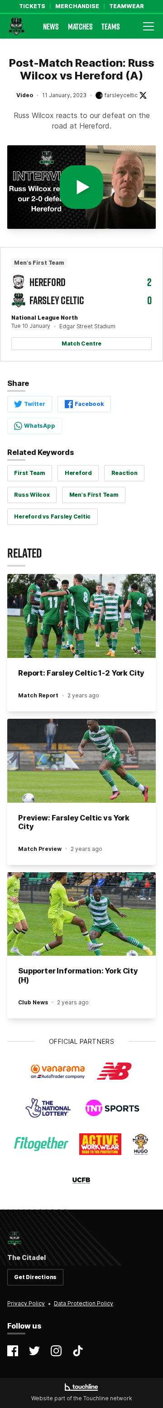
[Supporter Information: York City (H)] (81, 914)
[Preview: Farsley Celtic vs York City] (81, 761)
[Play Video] (81, 187)
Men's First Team (94, 494)
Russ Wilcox (31, 494)
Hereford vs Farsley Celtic (52, 516)
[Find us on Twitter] (34, 1350)
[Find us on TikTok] (77, 1350)
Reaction (124, 472)
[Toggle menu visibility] (148, 26)
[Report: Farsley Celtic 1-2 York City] (81, 616)
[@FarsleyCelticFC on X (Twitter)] (143, 95)
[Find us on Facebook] (12, 1350)
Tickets (32, 6)
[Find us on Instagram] (56, 1350)
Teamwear (126, 6)
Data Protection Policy (83, 1303)
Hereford (78, 472)
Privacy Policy (26, 1303)
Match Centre (81, 343)
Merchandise (77, 6)
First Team (29, 472)
